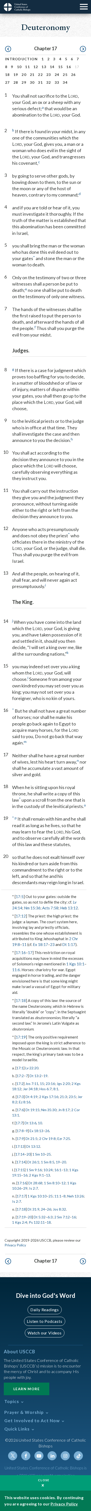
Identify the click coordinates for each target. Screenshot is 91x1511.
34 (65, 82)
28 (15, 82)
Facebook (25, 1455)
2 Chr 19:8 (47, 1138)
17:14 (20, 1154)
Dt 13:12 (33, 1146)
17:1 (20, 1068)
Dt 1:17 (68, 944)
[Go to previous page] (8, 49)
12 (35, 67)
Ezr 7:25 (63, 1138)
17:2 (20, 1076)
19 (15, 74)
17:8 (20, 1131)
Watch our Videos (45, 1332)
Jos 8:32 (59, 1209)
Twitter (12, 1455)
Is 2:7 (33, 1188)
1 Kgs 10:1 (75, 964)
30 (32, 82)
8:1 (55, 1089)
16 (68, 67)
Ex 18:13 (36, 1131)
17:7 (19, 1123)
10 (19, 67)
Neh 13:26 (75, 1196)
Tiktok (78, 1455)
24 (57, 74)
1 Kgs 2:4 (19, 1222)
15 (60, 67)
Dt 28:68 (35, 1183)
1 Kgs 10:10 (37, 1196)
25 (65, 74)
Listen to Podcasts (44, 1321)
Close (44, 1480)
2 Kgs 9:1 (36, 1175)
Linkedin (52, 1455)
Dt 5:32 (40, 1217)
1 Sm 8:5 (47, 1162)
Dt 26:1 (33, 1162)
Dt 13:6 (30, 1123)
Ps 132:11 (37, 1222)
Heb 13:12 (69, 908)
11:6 (16, 969)
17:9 (20, 1138)
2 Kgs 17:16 (48, 1097)
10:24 (48, 1170)
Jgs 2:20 (63, 1083)
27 (7, 82)
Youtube (38, 1455)
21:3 (63, 1097)
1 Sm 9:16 (34, 1170)
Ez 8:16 (24, 1102)
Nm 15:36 (32, 908)
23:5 (72, 1097)
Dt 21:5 (31, 1138)
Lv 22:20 (31, 1068)
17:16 (21, 952)
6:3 (50, 1217)
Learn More (26, 1389)
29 (23, 82)
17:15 (20, 1170)
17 (30, 952)
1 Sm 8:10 (51, 1183)
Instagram (65, 1455)
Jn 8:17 (64, 1110)
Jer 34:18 (30, 1089)
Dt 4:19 (31, 1097)
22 (40, 74)
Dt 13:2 (35, 1076)
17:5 (20, 896)
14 (52, 67)
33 (57, 82)
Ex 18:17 (40, 944)
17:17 (21, 1196)
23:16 (50, 1083)
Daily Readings (44, 1309)
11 (27, 67)
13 (43, 67)
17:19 (21, 1037)
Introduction (21, 59)
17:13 (20, 1146)
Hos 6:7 (45, 1089)
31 (40, 82)
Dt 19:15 (32, 1110)
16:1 (57, 1170)
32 (48, 82)
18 (7, 74)
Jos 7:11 (31, 1083)
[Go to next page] (83, 49)
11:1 (57, 1196)
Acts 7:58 (50, 908)
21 (32, 74)
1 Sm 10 (38, 1154)
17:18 (21, 1000)
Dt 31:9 (33, 1209)
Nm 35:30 (48, 1110)
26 (73, 74)
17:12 (21, 916)
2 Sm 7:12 (62, 1217)
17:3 (20, 1097)
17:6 (20, 1110)
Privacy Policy (15, 1245)
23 (48, 74)
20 (23, 74)
